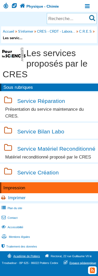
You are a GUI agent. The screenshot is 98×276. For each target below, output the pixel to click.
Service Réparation (41, 101)
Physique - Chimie (39, 6)
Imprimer (17, 197)
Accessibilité (12, 227)
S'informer (25, 31)
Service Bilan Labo (40, 131)
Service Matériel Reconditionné (56, 149)
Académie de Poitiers (26, 256)
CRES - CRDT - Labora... (56, 31)
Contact (10, 217)
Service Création (38, 172)
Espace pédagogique (83, 262)
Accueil (8, 31)
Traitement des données (19, 246)
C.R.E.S (85, 31)
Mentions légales (16, 236)
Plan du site (12, 208)
